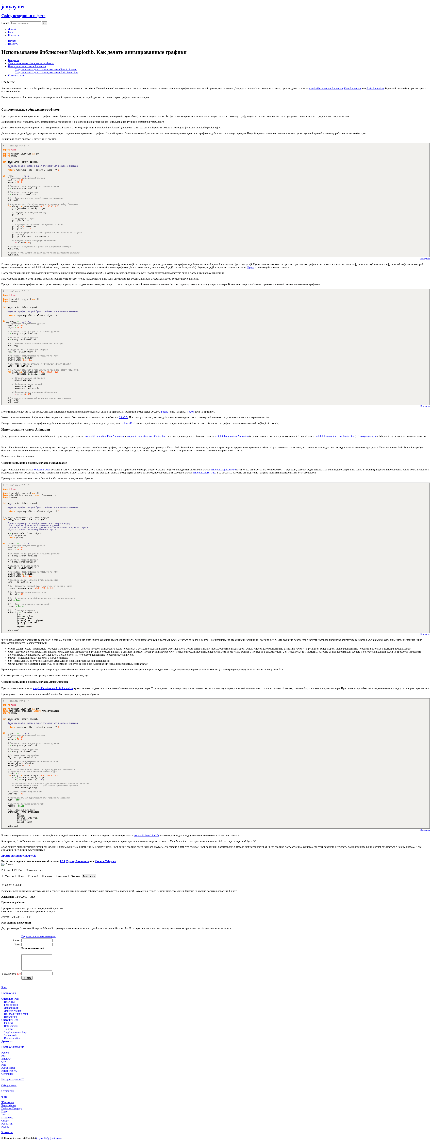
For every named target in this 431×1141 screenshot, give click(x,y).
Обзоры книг (8, 1085)
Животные (7, 1102)
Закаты (5, 1114)
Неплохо (48, 876)
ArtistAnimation (375, 88)
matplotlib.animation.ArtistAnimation (146, 436)
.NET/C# (6, 1058)
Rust (3, 1055)
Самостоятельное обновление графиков (31, 63)
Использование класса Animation (27, 66)
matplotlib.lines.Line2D (146, 835)
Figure (250, 267)
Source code (10, 1035)
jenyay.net (13, 7)
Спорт (5, 1120)
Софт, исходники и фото (23, 15)
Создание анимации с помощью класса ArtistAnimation (46, 72)
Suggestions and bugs (15, 1032)
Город (4, 1111)
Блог (10, 32)
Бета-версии (11, 1004)
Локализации (11, 1007)
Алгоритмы (8, 1067)
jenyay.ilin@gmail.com (48, 1138)
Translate (9, 1029)
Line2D (123, 417)
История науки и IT (12, 1079)
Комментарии (16, 75)
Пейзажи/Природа (11, 1108)
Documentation (12, 1038)
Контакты (13, 35)
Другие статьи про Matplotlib (18, 855)
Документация (12, 1010)
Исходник (425, 258)
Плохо (21, 876)
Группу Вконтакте (77, 861)
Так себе (34, 876)
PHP (3, 1064)
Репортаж (6, 1123)
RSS (62, 861)
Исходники (10, 1016)
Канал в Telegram (105, 861)
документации (368, 436)
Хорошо (62, 876)
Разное (5, 1126)
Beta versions (11, 1026)
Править (13, 43)
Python (5, 1052)
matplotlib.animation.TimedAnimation (335, 436)
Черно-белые (8, 1105)
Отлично (76, 876)
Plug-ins (8, 1022)
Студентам (7, 1090)
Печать (12, 40)
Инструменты (9, 1070)
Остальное (7, 1073)
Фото (4, 1096)
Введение (13, 60)
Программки (8, 993)
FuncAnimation (352, 88)
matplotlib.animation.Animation (326, 88)
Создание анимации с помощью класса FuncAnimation (46, 69)
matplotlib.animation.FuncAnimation (104, 436)
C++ (3, 1061)
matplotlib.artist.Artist (204, 472)
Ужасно (9, 876)
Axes (191, 411)
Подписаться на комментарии (38, 936)
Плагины (9, 1001)
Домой (12, 29)
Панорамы (7, 1117)
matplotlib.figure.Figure (223, 469)
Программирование (12, 1046)
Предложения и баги (16, 1013)
